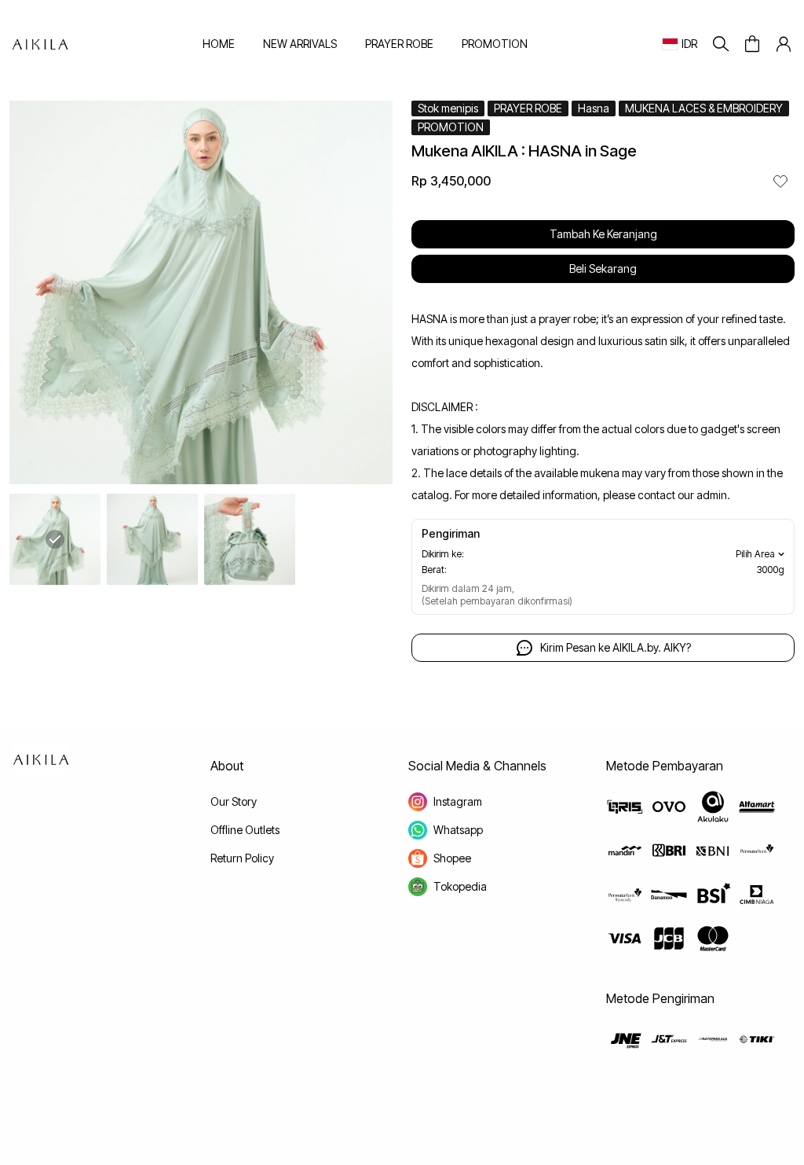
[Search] (721, 44)
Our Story (233, 801)
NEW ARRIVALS (300, 43)
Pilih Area (755, 554)
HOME (219, 43)
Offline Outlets (245, 829)
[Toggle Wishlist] (780, 181)
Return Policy (242, 858)
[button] (752, 44)
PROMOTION (495, 43)
